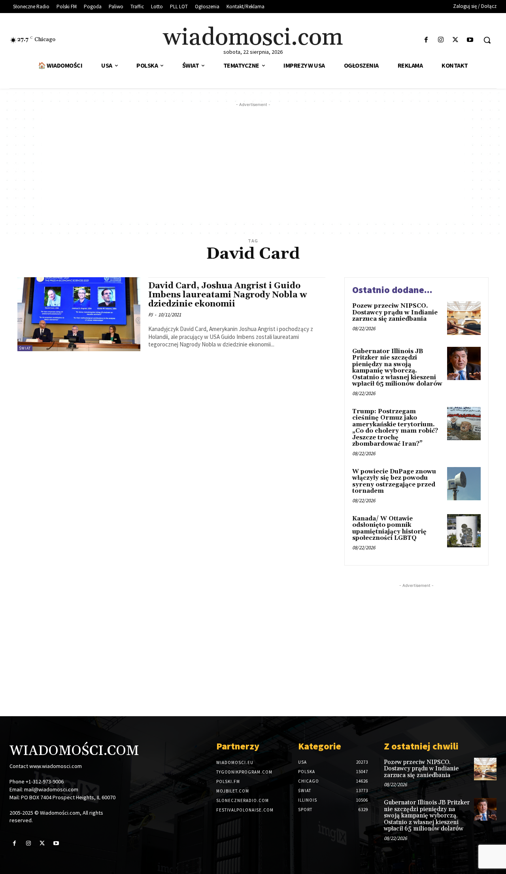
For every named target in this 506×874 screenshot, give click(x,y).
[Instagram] (440, 40)
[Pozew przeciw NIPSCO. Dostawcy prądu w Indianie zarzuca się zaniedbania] (464, 318)
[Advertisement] (253, 164)
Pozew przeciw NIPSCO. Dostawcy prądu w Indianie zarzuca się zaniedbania (395, 312)
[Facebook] (426, 40)
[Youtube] (470, 40)
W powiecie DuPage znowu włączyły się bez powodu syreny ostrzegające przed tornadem (394, 481)
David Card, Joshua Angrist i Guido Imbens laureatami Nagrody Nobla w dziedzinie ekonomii (227, 295)
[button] (487, 39)
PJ (150, 314)
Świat (25, 348)
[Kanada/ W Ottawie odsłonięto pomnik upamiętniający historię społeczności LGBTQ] (464, 531)
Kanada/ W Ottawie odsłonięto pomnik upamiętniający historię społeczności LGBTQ (389, 528)
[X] (455, 40)
